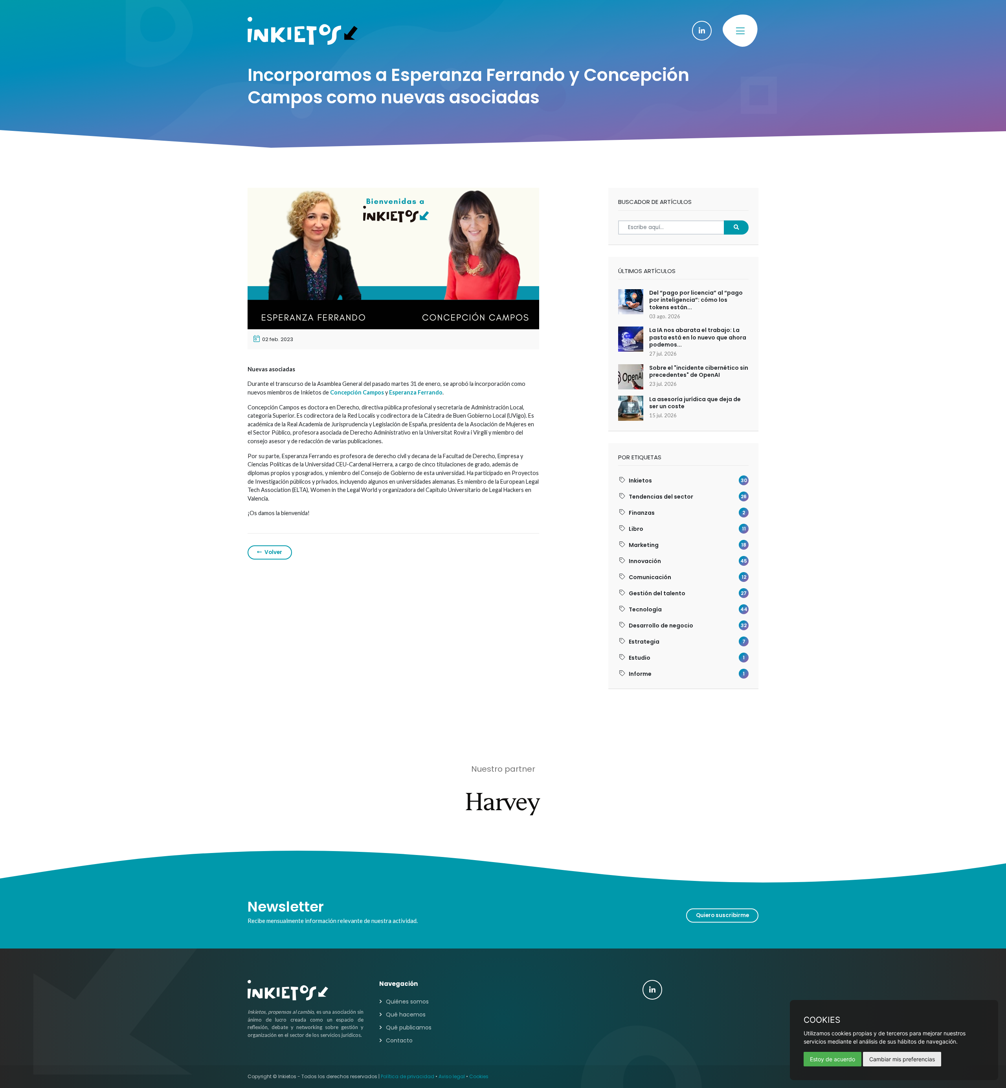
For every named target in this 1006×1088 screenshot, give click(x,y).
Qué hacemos (406, 1014)
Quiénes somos (407, 1001)
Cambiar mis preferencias (902, 1059)
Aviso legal (452, 1076)
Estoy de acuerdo (832, 1059)
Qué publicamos (408, 1027)
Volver (272, 552)
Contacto (399, 1040)
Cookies (478, 1076)
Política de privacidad (407, 1076)
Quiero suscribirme (722, 915)
